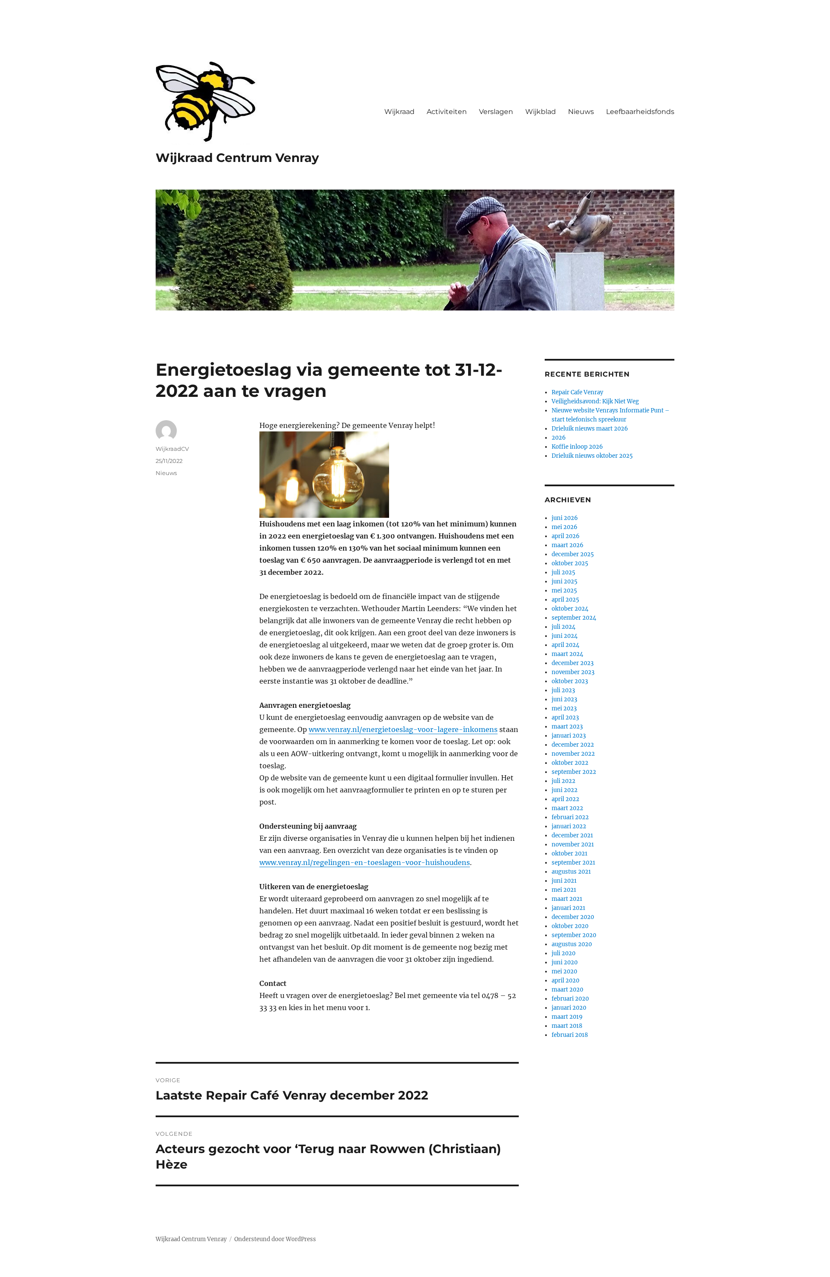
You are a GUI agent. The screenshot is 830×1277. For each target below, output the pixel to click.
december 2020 (573, 917)
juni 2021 (564, 880)
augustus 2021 (571, 871)
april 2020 (565, 980)
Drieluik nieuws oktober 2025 (592, 455)
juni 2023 (564, 699)
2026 (559, 437)
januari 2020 (569, 1007)
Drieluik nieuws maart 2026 (590, 428)
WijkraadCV (172, 448)
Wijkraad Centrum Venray (237, 157)
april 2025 (565, 599)
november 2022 (573, 753)
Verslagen (496, 112)
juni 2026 (565, 518)
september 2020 (574, 935)
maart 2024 (567, 654)
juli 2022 (563, 781)
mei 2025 (564, 590)
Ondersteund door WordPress (275, 1239)
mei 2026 (565, 527)
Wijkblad (540, 112)
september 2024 (574, 617)
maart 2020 (567, 989)
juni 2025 (565, 581)
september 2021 (573, 862)
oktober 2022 (570, 763)
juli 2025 (563, 572)
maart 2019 (567, 1016)
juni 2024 (565, 636)
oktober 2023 (570, 681)
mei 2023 (564, 708)
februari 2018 (570, 1035)
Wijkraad (399, 112)
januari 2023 (569, 735)
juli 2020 (563, 953)
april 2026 (566, 536)
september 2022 (574, 772)
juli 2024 (563, 627)
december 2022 (573, 744)
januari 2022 (569, 826)
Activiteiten (447, 112)
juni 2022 (565, 790)
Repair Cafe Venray (577, 392)
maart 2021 (567, 899)
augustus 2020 (572, 944)
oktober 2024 (570, 608)
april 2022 (565, 799)
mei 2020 (564, 971)
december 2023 (573, 663)
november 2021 (573, 844)
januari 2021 (568, 908)
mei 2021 (564, 890)
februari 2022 (570, 817)
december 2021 (572, 835)
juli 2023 (563, 690)
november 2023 (573, 672)
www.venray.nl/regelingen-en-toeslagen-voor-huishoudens (364, 862)
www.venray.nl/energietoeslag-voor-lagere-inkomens (403, 729)
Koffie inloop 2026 (577, 446)
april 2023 (565, 717)
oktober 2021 (569, 853)
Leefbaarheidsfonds (640, 112)
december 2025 (573, 554)
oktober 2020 (570, 926)
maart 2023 (567, 726)
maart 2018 (567, 1026)
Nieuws (581, 112)
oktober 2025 (570, 563)
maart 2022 (567, 808)
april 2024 (565, 645)
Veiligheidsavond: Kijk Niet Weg (595, 401)
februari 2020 (570, 998)
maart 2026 (568, 545)
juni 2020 (565, 962)
